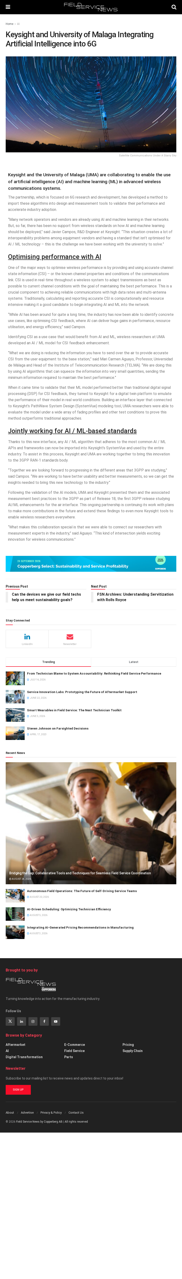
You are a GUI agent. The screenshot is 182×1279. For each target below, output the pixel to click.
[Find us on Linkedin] (21, 1021)
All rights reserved (76, 1121)
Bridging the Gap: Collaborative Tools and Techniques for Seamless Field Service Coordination (80, 873)
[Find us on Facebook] (44, 1021)
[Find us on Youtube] (55, 1021)
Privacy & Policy (51, 1112)
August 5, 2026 (38, 915)
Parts (68, 1057)
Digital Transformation (24, 1057)
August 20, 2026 (39, 897)
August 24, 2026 (21, 879)
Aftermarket (15, 1045)
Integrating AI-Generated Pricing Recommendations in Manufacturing (80, 927)
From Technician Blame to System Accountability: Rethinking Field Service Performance (94, 673)
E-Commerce (74, 1045)
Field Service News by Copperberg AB (39, 1121)
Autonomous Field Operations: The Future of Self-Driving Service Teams (82, 891)
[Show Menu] (8, 7)
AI (18, 24)
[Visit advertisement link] (91, 564)
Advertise (27, 1112)
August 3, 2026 (38, 933)
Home (9, 24)
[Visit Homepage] (91, 7)
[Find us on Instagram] (32, 1021)
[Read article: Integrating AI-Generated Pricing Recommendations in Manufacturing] (15, 932)
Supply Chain (133, 1051)
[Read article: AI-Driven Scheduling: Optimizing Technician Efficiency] (15, 914)
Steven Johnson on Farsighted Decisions (57, 728)
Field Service (74, 1051)
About (10, 1112)
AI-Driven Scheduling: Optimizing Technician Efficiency (69, 909)
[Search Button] (174, 7)
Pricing (128, 1045)
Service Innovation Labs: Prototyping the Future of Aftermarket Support (82, 692)
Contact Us (76, 1112)
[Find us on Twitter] (10, 1021)
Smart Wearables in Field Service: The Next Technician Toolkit (74, 710)
